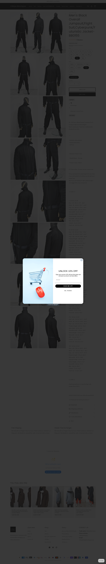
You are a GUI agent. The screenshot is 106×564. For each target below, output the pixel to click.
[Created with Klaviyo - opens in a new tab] (53, 305)
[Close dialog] (81, 260)
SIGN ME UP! (68, 286)
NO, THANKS (68, 290)
